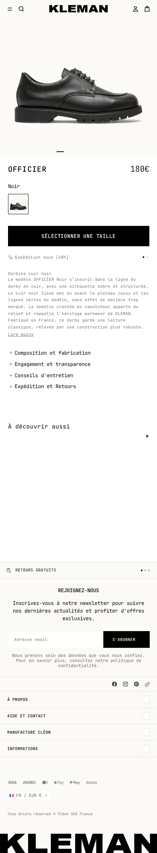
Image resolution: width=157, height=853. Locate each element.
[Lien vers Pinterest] (136, 684)
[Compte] (135, 8)
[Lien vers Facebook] (114, 684)
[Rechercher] (21, 8)
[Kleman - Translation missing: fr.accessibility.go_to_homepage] (78, 8)
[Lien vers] (147, 684)
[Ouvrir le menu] (10, 8)
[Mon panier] (147, 8)
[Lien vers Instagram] (125, 684)
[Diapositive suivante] (147, 436)
